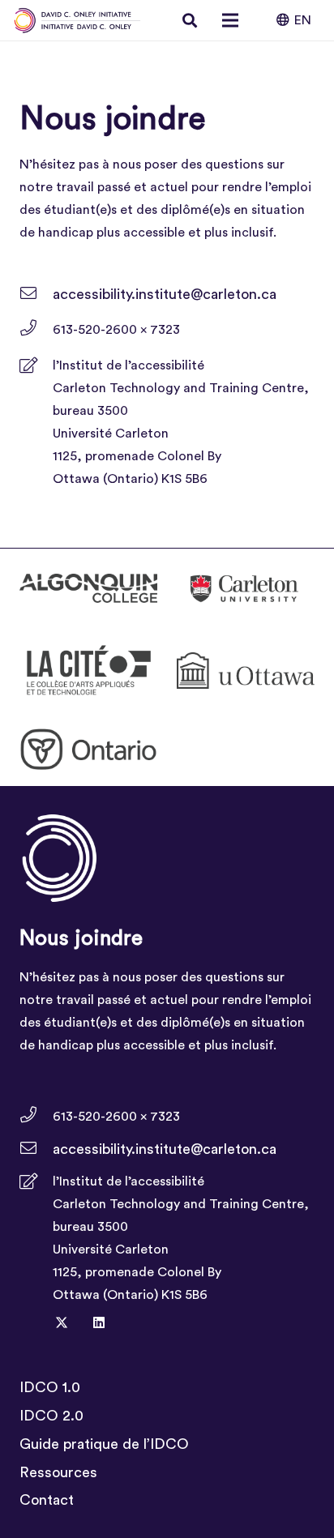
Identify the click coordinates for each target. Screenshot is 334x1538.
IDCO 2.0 (51, 1415)
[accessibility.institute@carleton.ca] (36, 294)
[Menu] (230, 20)
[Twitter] (61, 1322)
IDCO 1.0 (49, 1387)
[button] (190, 20)
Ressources (58, 1472)
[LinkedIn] (99, 1322)
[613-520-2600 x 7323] (36, 329)
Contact (46, 1500)
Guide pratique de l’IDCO (104, 1444)
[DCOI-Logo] (77, 20)
